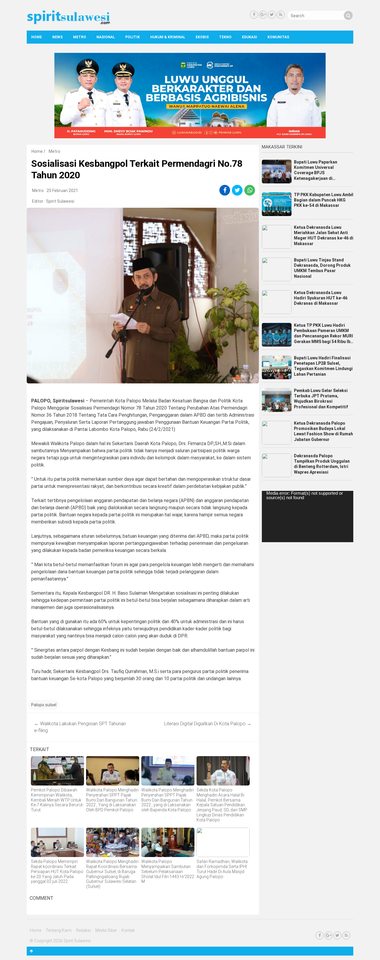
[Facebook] (254, 14)
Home (36, 37)
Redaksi (83, 930)
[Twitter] (272, 14)
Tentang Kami (59, 930)
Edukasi (249, 37)
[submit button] (348, 15)
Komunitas (278, 37)
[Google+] (263, 14)
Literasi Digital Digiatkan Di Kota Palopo (207, 723)
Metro (79, 37)
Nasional (105, 37)
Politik (132, 37)
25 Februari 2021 (62, 190)
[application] (307, 516)
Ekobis (202, 37)
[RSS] (281, 14)
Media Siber (106, 930)
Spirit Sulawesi (60, 201)
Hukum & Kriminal (167, 37)
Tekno (225, 37)
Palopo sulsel (43, 704)
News (57, 37)
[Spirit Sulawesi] (68, 22)
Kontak (128, 930)
